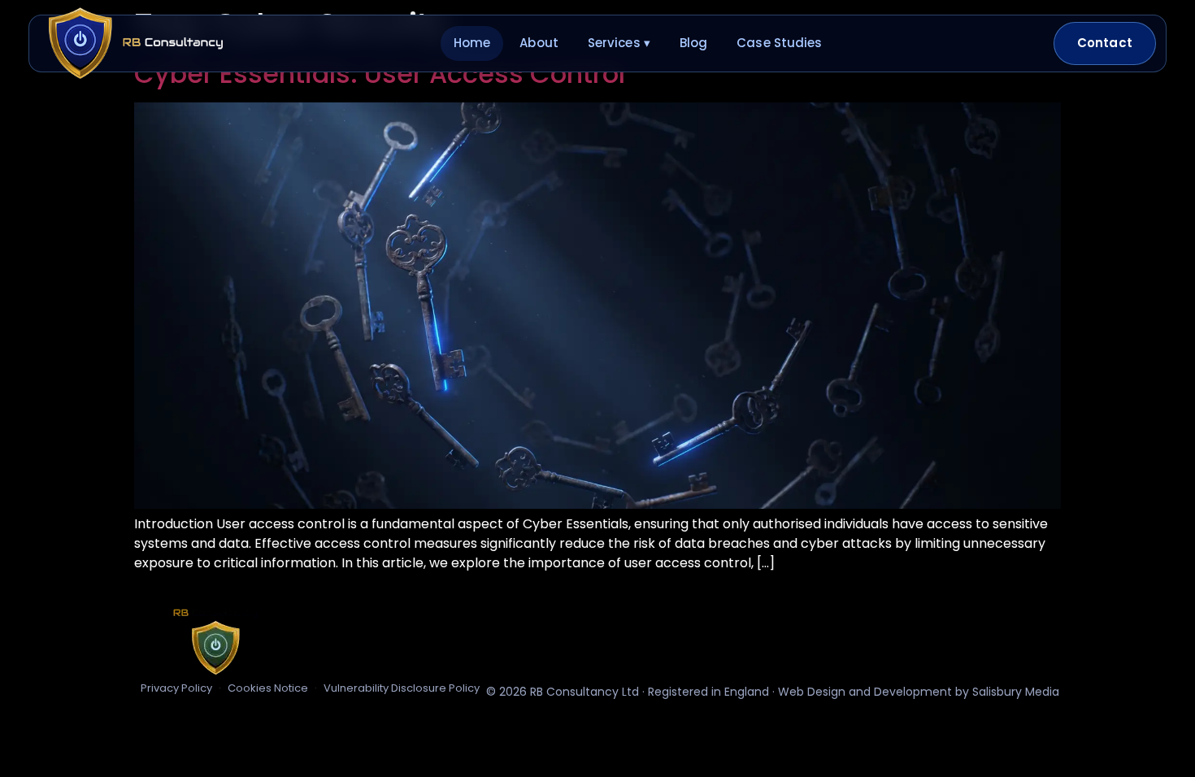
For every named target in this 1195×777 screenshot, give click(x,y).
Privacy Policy (176, 688)
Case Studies (779, 42)
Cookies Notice (268, 688)
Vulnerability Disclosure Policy (402, 688)
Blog (693, 42)
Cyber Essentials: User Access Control (379, 73)
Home (472, 42)
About (538, 42)
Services (619, 42)
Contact (1104, 42)
